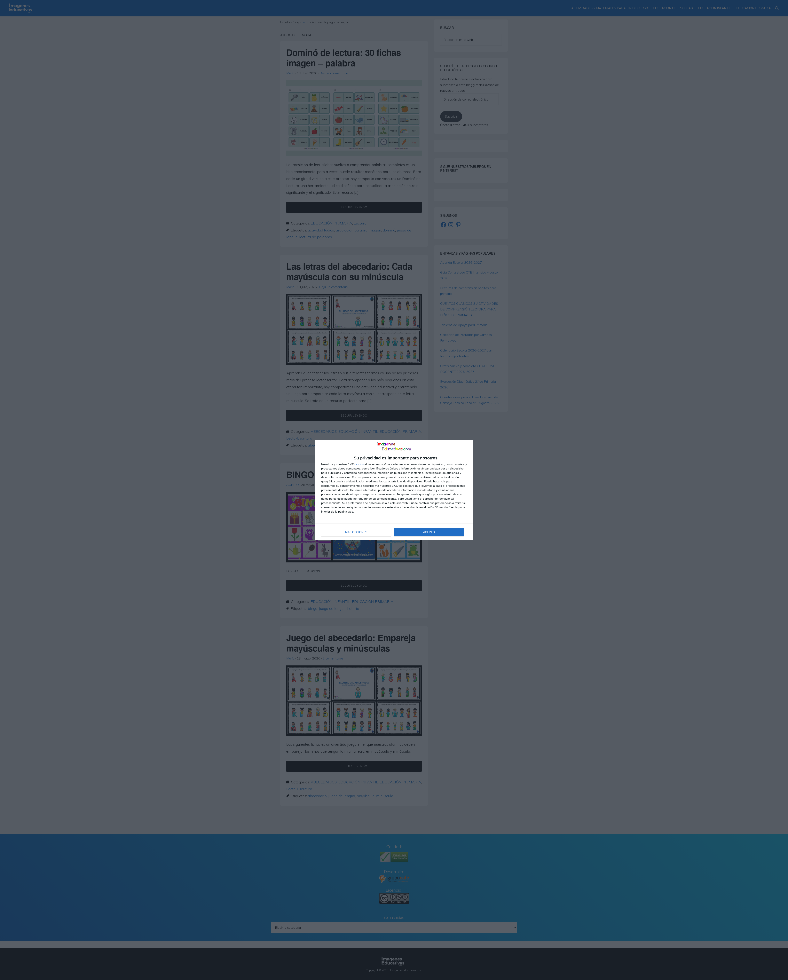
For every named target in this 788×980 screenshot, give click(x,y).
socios (359, 464)
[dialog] (394, 490)
